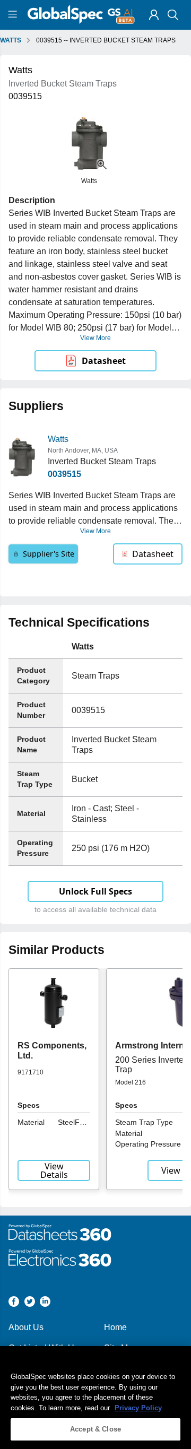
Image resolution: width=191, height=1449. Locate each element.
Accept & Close (95, 1429)
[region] (95, 1397)
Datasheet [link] (104, 361)
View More (95, 338)
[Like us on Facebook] (13, 1303)
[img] (154, 14)
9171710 (31, 1072)
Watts (58, 439)
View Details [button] (54, 1170)
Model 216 (130, 1082)
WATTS (10, 40)
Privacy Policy (138, 1408)
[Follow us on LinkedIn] (45, 1303)
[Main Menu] (14, 15)
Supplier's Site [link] (48, 554)
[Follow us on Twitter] (29, 1303)
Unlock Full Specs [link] (95, 891)
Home (115, 1327)
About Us (26, 1327)
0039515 (64, 474)
